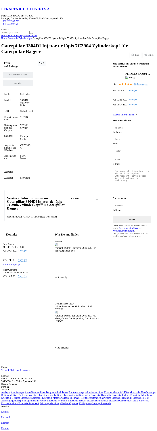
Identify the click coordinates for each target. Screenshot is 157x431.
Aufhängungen (82, 395)
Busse (65, 392)
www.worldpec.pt (11, 264)
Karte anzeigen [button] (62, 277)
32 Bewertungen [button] (140, 84)
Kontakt (26, 370)
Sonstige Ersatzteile (101, 403)
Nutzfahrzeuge (148, 392)
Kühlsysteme (104, 398)
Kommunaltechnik (113, 392)
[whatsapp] (114, 95)
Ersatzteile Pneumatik (69, 398)
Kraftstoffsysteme (89, 398)
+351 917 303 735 (10, 21)
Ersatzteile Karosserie (31, 398)
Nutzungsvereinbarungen (123, 231)
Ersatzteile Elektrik (120, 395)
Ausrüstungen (17, 392)
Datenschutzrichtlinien (128, 228)
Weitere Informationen (123, 114)
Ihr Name (117, 132)
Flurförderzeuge (76, 392)
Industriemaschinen (94, 392)
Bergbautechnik (53, 392)
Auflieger (5, 392)
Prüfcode (117, 210)
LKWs (126, 392)
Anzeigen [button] (133, 90)
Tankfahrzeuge (46, 395)
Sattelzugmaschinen (28, 395)
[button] (78, 292)
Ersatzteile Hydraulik (100, 395)
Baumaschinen (38, 392)
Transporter (69, 395)
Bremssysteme (39, 400)
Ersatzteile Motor (50, 398)
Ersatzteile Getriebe (10, 398)
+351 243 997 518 (10, 24)
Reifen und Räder (9, 395)
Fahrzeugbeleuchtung (50, 403)
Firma (116, 143)
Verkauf (5, 370)
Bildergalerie (16, 370)
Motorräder (135, 392)
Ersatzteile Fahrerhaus (141, 395)
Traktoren (58, 395)
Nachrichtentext (120, 198)
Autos (28, 392)
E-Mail (116, 164)
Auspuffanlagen (24, 400)
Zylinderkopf (26, 111)
